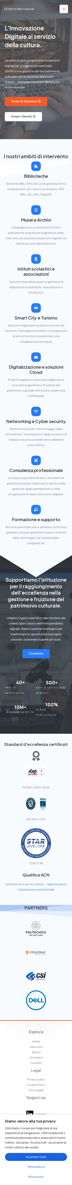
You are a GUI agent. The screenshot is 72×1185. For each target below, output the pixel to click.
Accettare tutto (36, 1157)
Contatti (36, 1063)
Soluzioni (36, 1047)
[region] (36, 1150)
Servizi (36, 1052)
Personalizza (36, 1167)
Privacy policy (36, 1079)
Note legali (36, 1090)
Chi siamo (36, 1057)
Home (36, 1041)
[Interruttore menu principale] (64, 9)
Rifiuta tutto (36, 1177)
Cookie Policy (36, 1085)
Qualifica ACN (36, 874)
